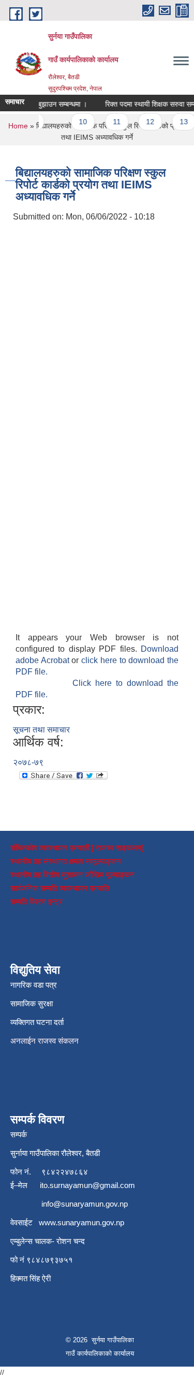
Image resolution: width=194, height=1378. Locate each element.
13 (181, 122)
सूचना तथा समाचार (41, 729)
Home (18, 126)
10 (80, 122)
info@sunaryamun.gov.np (84, 1203)
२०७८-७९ (28, 762)
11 (113, 122)
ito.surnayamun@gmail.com (87, 1185)
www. (48, 1222)
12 (147, 122)
